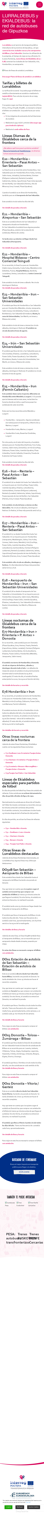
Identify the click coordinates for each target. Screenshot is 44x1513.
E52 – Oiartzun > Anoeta (15, 836)
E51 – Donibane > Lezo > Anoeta (18, 832)
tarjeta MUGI (7, 96)
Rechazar (20, 1507)
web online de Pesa (22, 129)
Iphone (20, 125)
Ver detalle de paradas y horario (14, 208)
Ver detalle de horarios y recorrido (15, 685)
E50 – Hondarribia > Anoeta (16, 828)
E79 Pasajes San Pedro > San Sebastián (21, 773)
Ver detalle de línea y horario (13, 1020)
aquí (11, 99)
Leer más (28, 1502)
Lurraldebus (7, 45)
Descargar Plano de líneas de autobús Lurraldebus (21, 77)
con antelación (8, 953)
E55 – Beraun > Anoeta (14, 840)
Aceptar (8, 1507)
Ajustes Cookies (34, 1507)
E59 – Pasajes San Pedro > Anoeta (18, 844)
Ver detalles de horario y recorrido (15, 730)
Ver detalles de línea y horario (13, 930)
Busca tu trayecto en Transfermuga (16, 151)
